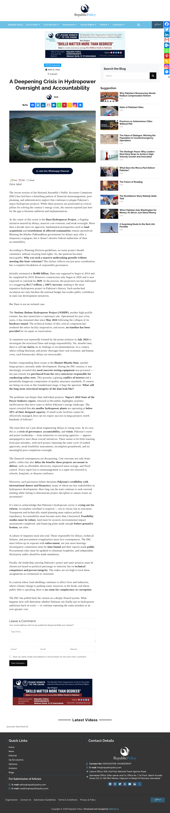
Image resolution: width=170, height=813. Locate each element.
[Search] (153, 75)
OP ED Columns (52, 65)
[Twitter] (37, 105)
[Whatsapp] (59, 105)
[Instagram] (75, 105)
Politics (103, 24)
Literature (117, 24)
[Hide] (169, 77)
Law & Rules (32, 24)
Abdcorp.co (114, 809)
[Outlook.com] (53, 105)
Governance (69, 24)
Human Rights (87, 24)
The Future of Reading (131, 182)
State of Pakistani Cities (132, 107)
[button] (138, 25)
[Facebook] (32, 105)
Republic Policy (15, 24)
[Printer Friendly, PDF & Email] (22, 180)
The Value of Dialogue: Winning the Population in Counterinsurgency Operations (138, 138)
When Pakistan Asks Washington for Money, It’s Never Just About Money (138, 211)
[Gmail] (48, 105)
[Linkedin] (43, 105)
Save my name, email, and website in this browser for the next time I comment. (50, 656)
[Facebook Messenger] (80, 105)
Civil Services (50, 24)
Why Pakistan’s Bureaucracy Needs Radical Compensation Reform (138, 94)
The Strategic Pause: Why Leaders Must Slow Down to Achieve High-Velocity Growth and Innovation (137, 154)
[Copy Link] (69, 105)
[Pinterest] (64, 105)
